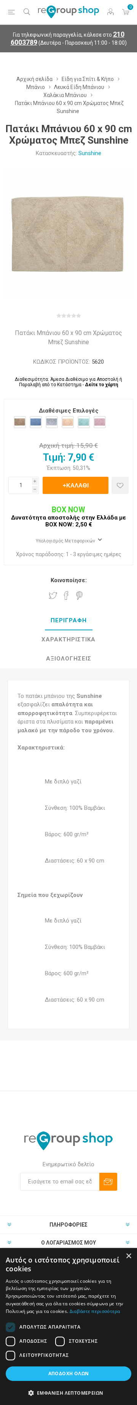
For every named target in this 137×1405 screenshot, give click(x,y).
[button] (68, 1392)
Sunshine (89, 153)
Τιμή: (54, 457)
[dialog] (68, 1326)
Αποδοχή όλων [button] (68, 1373)
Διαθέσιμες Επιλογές (69, 410)
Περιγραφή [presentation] (69, 620)
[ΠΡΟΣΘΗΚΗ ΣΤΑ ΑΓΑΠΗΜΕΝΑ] (120, 485)
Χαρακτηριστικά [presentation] (68, 639)
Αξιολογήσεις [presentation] (68, 658)
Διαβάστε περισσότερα (95, 1311)
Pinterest (79, 595)
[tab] (68, 620)
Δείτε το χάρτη (101, 384)
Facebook (66, 595)
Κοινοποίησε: (69, 580)
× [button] (128, 1256)
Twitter (53, 595)
